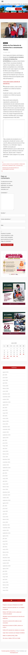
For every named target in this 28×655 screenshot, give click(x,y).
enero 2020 (5, 587)
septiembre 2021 (6, 533)
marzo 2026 (5, 385)
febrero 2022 (6, 519)
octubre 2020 (6, 563)
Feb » (7, 358)
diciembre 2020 (6, 557)
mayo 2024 (5, 445)
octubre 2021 (6, 530)
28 (7, 356)
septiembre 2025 (6, 402)
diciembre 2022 (6, 492)
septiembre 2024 (6, 434)
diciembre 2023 (6, 459)
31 (17, 356)
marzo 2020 (5, 582)
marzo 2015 (5, 590)
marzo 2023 (5, 484)
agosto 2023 (5, 470)
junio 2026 (5, 377)
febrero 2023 (6, 486)
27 (4, 356)
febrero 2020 (6, 584)
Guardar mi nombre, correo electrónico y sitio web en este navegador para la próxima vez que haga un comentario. (7, 237)
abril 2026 (5, 383)
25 (20, 354)
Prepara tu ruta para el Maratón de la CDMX (13, 604)
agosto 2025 (5, 404)
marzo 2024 (5, 451)
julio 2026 (5, 374)
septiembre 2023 (6, 467)
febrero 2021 (6, 552)
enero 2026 (5, 391)
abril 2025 (5, 415)
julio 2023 (5, 473)
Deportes (5, 43)
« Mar (4, 358)
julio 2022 (5, 505)
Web (2, 225)
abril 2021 (5, 546)
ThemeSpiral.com (14, 652)
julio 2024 (5, 440)
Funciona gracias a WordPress (9, 650)
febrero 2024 (6, 454)
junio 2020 (5, 574)
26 (23, 354)
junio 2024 (5, 443)
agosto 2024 (5, 437)
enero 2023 (5, 489)
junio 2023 (5, 475)
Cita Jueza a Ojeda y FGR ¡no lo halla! (11, 638)
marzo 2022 (5, 516)
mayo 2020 (5, 576)
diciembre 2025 (6, 394)
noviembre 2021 (6, 527)
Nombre (3, 213)
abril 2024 (5, 448)
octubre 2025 (6, 399)
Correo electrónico (6, 219)
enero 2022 (5, 522)
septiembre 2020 (6, 565)
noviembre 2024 (6, 429)
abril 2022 (5, 514)
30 (14, 356)
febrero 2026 (6, 388)
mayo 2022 (5, 511)
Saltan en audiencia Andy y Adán (10, 635)
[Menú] (2, 1)
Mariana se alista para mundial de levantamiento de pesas (10, 168)
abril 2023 (5, 481)
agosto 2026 (5, 372)
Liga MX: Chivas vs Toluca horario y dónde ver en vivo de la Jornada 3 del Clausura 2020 (13, 165)
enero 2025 (5, 424)
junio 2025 (5, 410)
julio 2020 (5, 571)
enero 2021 (5, 554)
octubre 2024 (6, 432)
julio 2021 (5, 538)
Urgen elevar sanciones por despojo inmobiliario (14, 632)
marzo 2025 (5, 418)
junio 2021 (5, 541)
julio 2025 (5, 407)
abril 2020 (5, 579)
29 (11, 356)
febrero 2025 (6, 421)
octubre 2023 (6, 464)
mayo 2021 (5, 544)
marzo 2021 (5, 549)
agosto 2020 (5, 568)
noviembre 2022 (6, 494)
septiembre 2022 (6, 500)
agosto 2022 (5, 503)
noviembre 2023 (6, 462)
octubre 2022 (6, 497)
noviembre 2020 (6, 560)
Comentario (4, 192)
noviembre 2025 (6, 396)
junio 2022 (5, 508)
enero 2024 (5, 456)
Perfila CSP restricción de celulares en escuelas (13, 630)
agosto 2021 (5, 535)
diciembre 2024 (6, 426)
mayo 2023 (5, 478)
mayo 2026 (5, 380)
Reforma (14, 600)
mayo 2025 (5, 413)
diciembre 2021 (6, 524)
